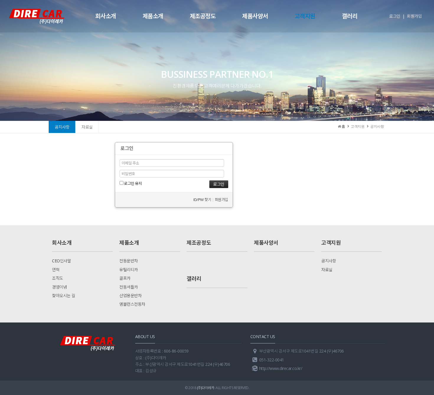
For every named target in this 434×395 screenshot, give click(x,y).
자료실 (87, 127)
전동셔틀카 (128, 287)
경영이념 (59, 287)
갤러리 (350, 16)
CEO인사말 (61, 261)
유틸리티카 (128, 269)
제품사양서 (255, 16)
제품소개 (153, 16)
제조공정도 (203, 16)
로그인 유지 (132, 183)
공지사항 (62, 127)
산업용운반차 (130, 295)
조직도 (57, 278)
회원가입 (414, 16)
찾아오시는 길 (63, 295)
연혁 (55, 269)
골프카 (124, 278)
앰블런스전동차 (132, 304)
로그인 (394, 16)
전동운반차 (128, 261)
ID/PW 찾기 (202, 199)
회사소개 (105, 16)
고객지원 (305, 16)
